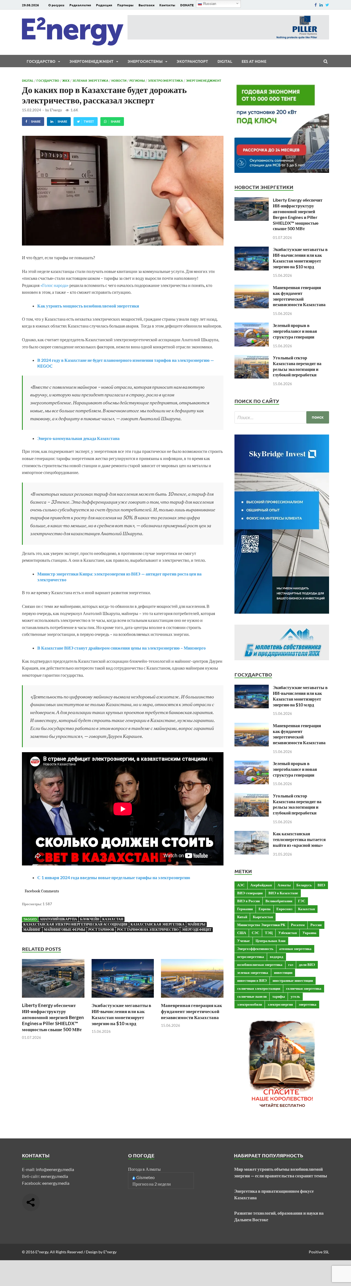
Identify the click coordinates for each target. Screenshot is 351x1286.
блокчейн (89, 919)
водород (276, 956)
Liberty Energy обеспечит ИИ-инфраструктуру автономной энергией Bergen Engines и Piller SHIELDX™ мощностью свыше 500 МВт (53, 1017)
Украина (309, 932)
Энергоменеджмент (91, 61)
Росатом (298, 925)
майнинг (32, 929)
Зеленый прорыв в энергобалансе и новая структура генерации (295, 331)
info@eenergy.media (55, 1169)
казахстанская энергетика (158, 924)
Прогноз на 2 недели (151, 1183)
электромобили (249, 1004)
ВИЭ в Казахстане (283, 893)
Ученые (243, 940)
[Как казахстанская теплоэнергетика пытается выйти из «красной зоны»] (251, 834)
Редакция (104, 5)
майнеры (196, 924)
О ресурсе (56, 5)
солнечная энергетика (303, 988)
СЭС (255, 932)
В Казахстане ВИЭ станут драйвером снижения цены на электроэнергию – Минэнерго (121, 647)
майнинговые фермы (64, 929)
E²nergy (56, 110)
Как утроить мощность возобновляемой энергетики (88, 305)
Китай (242, 917)
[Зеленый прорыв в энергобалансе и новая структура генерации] (251, 325)
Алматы (284, 885)
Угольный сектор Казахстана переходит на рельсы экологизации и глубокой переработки (297, 366)
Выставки (146, 5)
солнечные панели (252, 996)
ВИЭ (321, 885)
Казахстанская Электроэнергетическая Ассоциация (75, 924)
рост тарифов (101, 929)
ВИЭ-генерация (250, 893)
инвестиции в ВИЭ (252, 980)
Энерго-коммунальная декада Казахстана (78, 438)
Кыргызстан (263, 917)
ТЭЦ (269, 932)
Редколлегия (80, 5)
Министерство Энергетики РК (261, 925)
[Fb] (315, 5)
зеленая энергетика (252, 972)
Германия (245, 909)
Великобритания (278, 901)
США (241, 932)
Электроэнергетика (165, 80)
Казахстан (112, 919)
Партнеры (125, 5)
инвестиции (283, 972)
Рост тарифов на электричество (148, 929)
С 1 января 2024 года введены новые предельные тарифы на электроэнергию (113, 877)
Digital (224, 61)
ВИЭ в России (248, 901)
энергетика (307, 1004)
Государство (41, 61)
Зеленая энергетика (90, 80)
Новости (118, 80)
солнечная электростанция (258, 988)
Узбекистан (287, 932)
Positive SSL (319, 1252)
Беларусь (304, 885)
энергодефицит (196, 929)
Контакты (167, 5)
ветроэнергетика (250, 956)
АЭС (241, 885)
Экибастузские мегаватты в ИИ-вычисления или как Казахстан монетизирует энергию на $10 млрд (121, 1014)
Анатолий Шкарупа (58, 919)
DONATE (187, 5)
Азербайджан (261, 885)
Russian (209, 4)
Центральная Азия (270, 940)
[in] (321, 5)
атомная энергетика (295, 948)
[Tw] (327, 5)
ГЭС (301, 901)
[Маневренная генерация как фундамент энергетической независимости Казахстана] (192, 999)
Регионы (137, 80)
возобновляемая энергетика (259, 964)
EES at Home (254, 61)
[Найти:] (281, 417)
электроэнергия (280, 1004)
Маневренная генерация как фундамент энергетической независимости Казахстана (191, 1011)
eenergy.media (54, 1176)
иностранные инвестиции (293, 980)
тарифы (278, 996)
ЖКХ (65, 80)
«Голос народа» (54, 285)
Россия (316, 925)
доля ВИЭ (307, 964)
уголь (295, 996)
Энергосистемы (145, 61)
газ (290, 964)
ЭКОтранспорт (192, 61)
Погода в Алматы (144, 1169)
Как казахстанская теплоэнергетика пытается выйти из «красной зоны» (299, 839)
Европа (265, 909)
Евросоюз (284, 909)
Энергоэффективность (255, 948)
